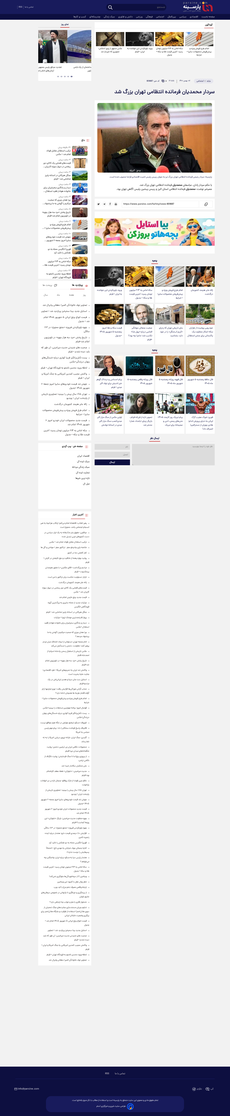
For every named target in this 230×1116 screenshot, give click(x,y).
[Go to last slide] (42, 47)
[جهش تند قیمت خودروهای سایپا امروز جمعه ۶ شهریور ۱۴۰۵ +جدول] (80, 237)
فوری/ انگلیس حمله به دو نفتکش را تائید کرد (59, 251)
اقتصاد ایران (83, 456)
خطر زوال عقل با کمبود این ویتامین (72, 882)
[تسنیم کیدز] (155, 233)
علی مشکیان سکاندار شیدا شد (74, 766)
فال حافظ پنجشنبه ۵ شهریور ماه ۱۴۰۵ (200, 381)
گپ (211, 1089)
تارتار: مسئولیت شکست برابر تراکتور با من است (67, 577)
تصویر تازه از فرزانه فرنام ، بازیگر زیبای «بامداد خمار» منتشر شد (140, 421)
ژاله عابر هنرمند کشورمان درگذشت (202, 292)
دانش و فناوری (125, 17)
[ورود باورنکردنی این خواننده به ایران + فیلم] (140, 39)
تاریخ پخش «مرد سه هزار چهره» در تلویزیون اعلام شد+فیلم (56, 214)
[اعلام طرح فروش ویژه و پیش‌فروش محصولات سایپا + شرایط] (199, 39)
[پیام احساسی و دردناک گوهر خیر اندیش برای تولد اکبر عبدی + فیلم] (109, 366)
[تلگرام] (104, 204)
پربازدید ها (77, 285)
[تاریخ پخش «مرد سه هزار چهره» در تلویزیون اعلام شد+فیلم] (80, 212)
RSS (20, 7)
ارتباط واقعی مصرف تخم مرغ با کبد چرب (70, 887)
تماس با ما (29, 7)
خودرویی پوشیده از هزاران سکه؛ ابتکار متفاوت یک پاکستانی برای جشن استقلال (200, 332)
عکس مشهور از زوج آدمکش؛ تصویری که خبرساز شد (110, 50)
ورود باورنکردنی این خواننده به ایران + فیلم (139, 50)
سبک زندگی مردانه (81, 467)
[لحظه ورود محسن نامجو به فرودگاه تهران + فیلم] (80, 274)
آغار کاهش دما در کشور (77, 553)
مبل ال (86, 484)
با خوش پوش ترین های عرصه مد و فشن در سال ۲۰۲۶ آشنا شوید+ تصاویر (63, 69)
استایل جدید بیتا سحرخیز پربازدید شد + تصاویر (64, 311)
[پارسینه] (196, 7)
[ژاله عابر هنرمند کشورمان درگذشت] (200, 276)
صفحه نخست (208, 17)
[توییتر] (99, 204)
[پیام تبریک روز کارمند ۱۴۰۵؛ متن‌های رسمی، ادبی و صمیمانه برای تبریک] (169, 403)
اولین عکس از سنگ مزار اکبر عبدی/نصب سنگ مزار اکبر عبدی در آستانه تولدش (109, 421)
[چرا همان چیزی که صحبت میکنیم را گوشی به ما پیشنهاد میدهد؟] (80, 200)
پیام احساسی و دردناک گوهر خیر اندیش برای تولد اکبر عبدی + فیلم (109, 383)
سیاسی (183, 17)
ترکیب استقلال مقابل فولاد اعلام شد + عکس (58, 152)
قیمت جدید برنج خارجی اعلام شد (73, 597)
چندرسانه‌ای (95, 17)
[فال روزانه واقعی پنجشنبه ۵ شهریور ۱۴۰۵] (139, 366)
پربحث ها (47, 285)
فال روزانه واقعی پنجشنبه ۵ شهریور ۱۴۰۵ (139, 381)
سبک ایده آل (83, 462)
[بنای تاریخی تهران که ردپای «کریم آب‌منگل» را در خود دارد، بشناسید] (169, 314)
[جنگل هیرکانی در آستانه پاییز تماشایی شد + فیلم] (80, 176)
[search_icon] (110, 7)
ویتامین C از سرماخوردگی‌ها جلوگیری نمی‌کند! (68, 876)
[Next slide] (87, 47)
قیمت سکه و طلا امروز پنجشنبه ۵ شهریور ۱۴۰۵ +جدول (111, 332)
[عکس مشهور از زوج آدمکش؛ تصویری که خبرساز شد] (110, 39)
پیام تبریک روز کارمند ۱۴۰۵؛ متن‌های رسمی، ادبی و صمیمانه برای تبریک (170, 421)
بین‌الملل (172, 17)
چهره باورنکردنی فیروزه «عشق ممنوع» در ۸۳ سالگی (65, 828)
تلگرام (199, 1089)
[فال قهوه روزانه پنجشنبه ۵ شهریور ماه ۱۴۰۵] (169, 366)
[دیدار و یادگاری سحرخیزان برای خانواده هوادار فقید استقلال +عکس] (80, 188)
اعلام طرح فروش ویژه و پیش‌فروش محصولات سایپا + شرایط (199, 52)
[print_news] (116, 204)
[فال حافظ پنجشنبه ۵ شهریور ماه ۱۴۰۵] (200, 366)
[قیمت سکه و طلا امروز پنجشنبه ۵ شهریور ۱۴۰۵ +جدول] (109, 314)
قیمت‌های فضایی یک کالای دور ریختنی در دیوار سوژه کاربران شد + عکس (57, 165)
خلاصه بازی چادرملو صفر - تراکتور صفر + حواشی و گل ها (64, 547)
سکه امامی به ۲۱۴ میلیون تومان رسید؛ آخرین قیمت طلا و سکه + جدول (169, 52)
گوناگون (209, 25)
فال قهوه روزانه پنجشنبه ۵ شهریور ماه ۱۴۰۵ (171, 381)
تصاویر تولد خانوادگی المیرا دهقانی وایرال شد (65, 305)
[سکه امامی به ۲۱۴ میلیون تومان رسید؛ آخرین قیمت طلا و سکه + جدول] (169, 39)
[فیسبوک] (110, 204)
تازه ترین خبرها (82, 478)
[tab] (72, 76)
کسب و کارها (80, 17)
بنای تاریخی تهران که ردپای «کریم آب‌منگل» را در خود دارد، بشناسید (171, 332)
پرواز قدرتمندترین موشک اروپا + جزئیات (70, 617)
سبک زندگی (110, 17)
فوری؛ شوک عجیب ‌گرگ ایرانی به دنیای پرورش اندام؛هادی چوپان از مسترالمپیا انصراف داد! (200, 423)
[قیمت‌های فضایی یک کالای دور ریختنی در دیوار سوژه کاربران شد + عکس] (80, 163)
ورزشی (139, 17)
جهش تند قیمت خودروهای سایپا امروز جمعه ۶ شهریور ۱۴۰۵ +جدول (58, 238)
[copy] (206, 204)
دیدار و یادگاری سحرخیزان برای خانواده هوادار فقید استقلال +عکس (57, 189)
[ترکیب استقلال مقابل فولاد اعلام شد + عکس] (80, 151)
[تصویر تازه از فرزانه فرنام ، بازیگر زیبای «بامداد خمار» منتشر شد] (139, 403)
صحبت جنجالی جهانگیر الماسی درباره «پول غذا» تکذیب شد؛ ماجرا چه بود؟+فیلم (140, 333)
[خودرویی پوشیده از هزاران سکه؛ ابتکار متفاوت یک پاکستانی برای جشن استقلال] (200, 314)
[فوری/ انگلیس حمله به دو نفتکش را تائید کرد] (80, 249)
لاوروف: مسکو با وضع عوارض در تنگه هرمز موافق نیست (63, 722)
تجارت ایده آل (83, 473)
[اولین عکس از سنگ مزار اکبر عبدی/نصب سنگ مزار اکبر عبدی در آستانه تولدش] (109, 403)
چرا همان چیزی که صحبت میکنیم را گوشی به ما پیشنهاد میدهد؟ (57, 201)
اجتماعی (160, 17)
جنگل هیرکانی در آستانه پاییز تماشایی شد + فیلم (58, 177)
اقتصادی (194, 17)
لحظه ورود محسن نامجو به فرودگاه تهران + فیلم (58, 275)
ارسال (112, 462)
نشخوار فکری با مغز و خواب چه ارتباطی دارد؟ (68, 902)
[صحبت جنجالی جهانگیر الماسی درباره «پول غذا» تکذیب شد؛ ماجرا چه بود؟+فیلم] (139, 314)
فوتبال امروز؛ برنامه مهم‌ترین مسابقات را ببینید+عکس (65, 708)
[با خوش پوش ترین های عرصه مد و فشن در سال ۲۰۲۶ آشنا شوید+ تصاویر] (64, 46)
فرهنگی (149, 17)
